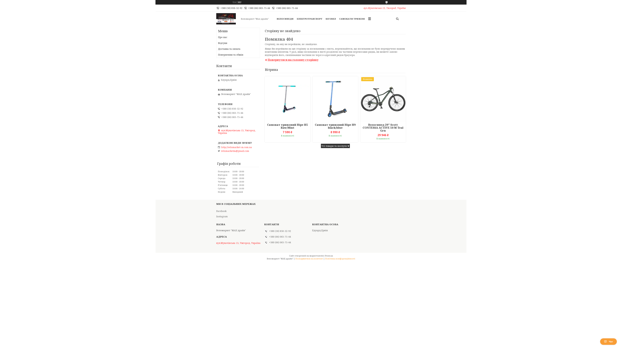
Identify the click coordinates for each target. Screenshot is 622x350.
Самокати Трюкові (352, 18)
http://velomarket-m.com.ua (236, 147)
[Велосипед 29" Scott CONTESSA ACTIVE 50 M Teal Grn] (383, 99)
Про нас (222, 37)
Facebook (221, 211)
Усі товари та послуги (334, 145)
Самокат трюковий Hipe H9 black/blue (335, 126)
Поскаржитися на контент (309, 258)
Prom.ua (329, 255)
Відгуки (222, 43)
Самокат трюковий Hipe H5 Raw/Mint (287, 126)
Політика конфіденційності (340, 258)
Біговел (331, 18)
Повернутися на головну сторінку (293, 60)
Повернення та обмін (230, 54)
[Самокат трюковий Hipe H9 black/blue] (335, 99)
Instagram (222, 216)
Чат (611, 341)
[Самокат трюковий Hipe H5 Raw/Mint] (287, 99)
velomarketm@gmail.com (235, 151)
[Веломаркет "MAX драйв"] (227, 18)
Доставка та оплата (229, 48)
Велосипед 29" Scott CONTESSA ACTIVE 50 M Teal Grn (383, 127)
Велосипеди (285, 18)
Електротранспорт (309, 18)
